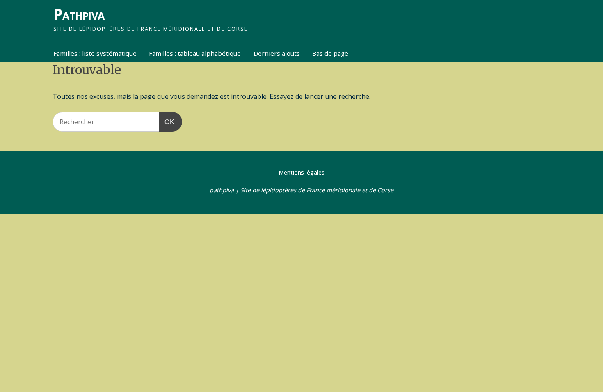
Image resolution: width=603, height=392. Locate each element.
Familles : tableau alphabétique (195, 53)
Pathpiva (78, 14)
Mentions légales (301, 172)
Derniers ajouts (277, 53)
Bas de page (330, 53)
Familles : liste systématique (95, 53)
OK (167, 121)
